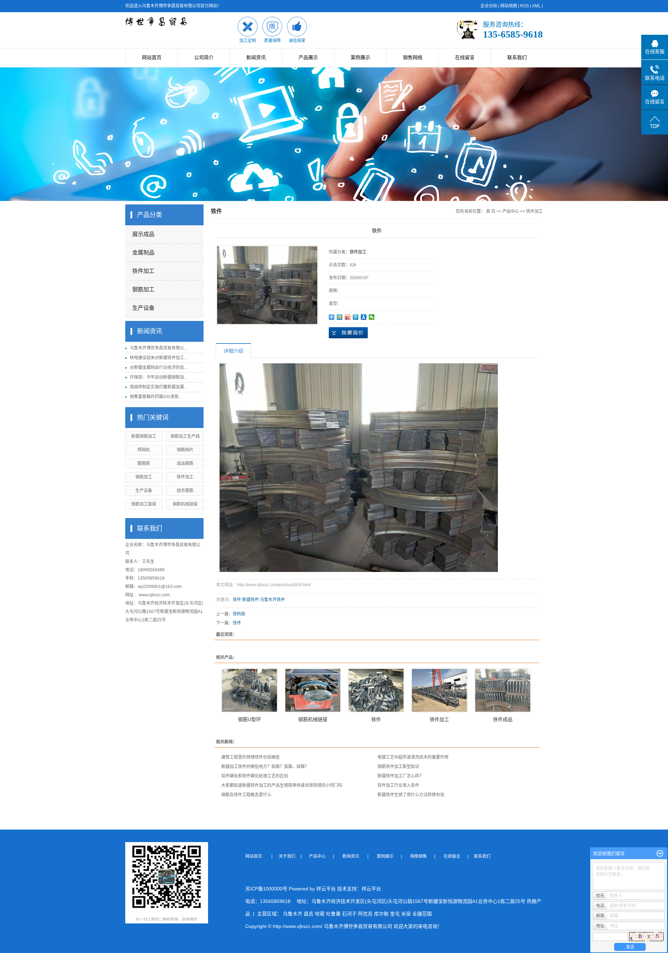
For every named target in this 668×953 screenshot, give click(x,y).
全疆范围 (422, 913)
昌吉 (308, 913)
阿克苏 (365, 913)
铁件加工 (143, 271)
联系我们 (517, 57)
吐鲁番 (333, 913)
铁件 (237, 599)
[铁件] (376, 690)
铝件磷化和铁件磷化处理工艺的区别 (254, 776)
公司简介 (204, 57)
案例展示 (360, 57)
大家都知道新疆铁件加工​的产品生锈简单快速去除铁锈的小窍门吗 (281, 785)
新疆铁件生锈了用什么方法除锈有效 (410, 794)
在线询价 (348, 332)
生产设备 (143, 308)
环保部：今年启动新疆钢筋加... (158, 377)
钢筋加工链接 (143, 504)
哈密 (320, 913)
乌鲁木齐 (292, 913)
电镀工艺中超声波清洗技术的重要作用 (412, 757)
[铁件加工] (439, 690)
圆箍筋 (143, 463)
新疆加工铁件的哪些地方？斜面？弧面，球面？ (265, 766)
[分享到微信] (372, 317)
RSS (524, 5)
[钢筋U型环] (249, 690)
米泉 (406, 913)
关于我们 (289, 856)
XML (536, 5)
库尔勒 (381, 913)
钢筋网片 (185, 449)
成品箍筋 (185, 463)
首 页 (490, 211)
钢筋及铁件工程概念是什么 (246, 794)
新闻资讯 (256, 57)
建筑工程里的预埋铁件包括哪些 (250, 757)
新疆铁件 (250, 599)
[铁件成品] (503, 690)
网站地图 (508, 5)
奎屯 (395, 913)
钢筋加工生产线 (185, 436)
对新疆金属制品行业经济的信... (158, 367)
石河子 (349, 913)
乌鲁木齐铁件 (272, 599)
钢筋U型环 (249, 719)
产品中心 (510, 211)
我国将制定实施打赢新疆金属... (158, 387)
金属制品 (143, 253)
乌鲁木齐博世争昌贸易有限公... (158, 348)
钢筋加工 (143, 289)
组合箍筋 (185, 490)
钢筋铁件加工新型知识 (398, 766)
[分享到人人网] (364, 317)
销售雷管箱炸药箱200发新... (156, 396)
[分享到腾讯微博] (356, 317)
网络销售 (419, 856)
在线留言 (465, 57)
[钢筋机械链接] (313, 690)
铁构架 (239, 614)
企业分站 (488, 5)
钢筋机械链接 (185, 504)
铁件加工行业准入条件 (398, 785)
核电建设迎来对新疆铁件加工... (158, 357)
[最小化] (660, 853)
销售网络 (412, 57)
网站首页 (151, 57)
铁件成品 (502, 719)
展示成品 (143, 234)
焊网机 (143, 449)
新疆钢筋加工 (143, 436)
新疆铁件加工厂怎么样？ (400, 776)
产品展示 (308, 57)
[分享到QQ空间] (340, 317)
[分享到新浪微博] (348, 317)
